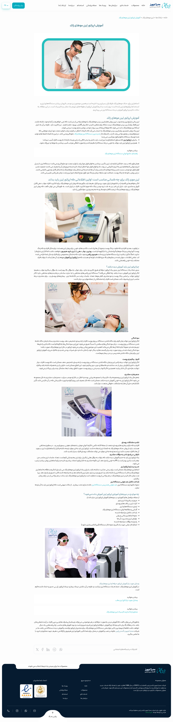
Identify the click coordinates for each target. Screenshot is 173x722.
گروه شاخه (149, 713)
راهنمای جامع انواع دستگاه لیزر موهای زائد (121, 153)
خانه (143, 5)
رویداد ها (102, 5)
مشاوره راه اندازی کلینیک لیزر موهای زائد (122, 612)
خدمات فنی (124, 5)
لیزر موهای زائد (148, 17)
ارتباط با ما (62, 5)
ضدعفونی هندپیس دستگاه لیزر (104, 485)
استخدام (80, 5)
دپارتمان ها (113, 5)
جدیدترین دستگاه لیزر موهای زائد (87, 134)
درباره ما (71, 5)
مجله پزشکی (91, 5)
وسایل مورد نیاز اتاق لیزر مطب (126, 600)
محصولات (135, 5)
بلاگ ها (159, 17)
